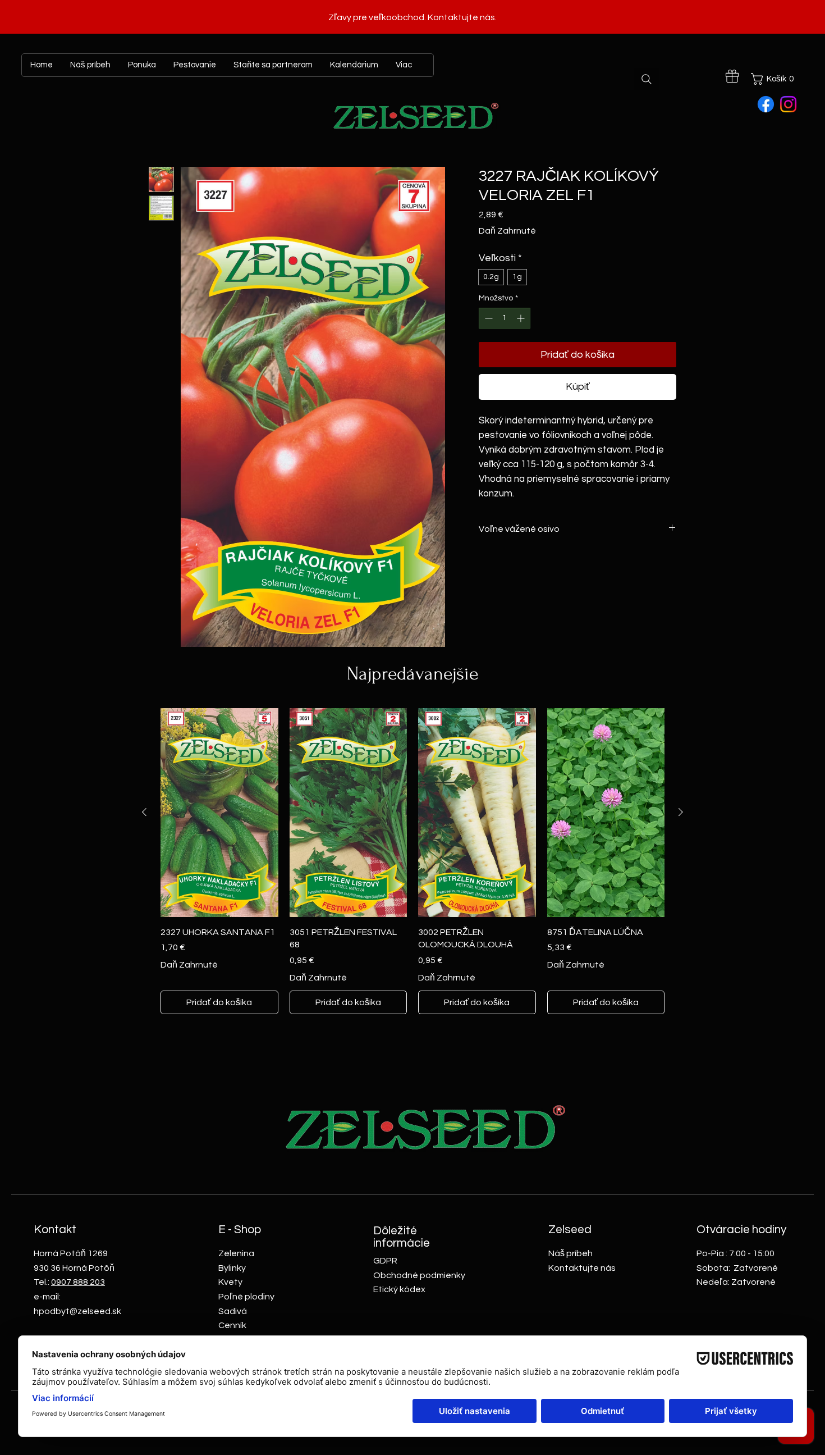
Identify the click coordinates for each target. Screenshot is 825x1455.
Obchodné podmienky (419, 1275)
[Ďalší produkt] (681, 812)
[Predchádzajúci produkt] (144, 812)
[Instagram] (788, 104)
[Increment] (522, 318)
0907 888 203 (78, 1282)
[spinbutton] (504, 318)
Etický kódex (399, 1289)
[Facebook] (766, 104)
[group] (413, 861)
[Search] (646, 79)
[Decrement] (487, 318)
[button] (774, 79)
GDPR (385, 1260)
